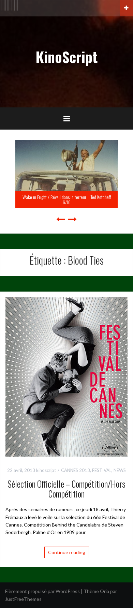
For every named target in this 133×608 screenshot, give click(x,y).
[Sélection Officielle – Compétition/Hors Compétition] (66, 376)
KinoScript (66, 56)
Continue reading (66, 552)
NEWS (120, 470)
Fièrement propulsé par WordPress (42, 591)
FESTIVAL (102, 470)
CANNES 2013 (75, 470)
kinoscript (46, 470)
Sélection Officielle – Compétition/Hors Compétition (66, 488)
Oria (104, 591)
